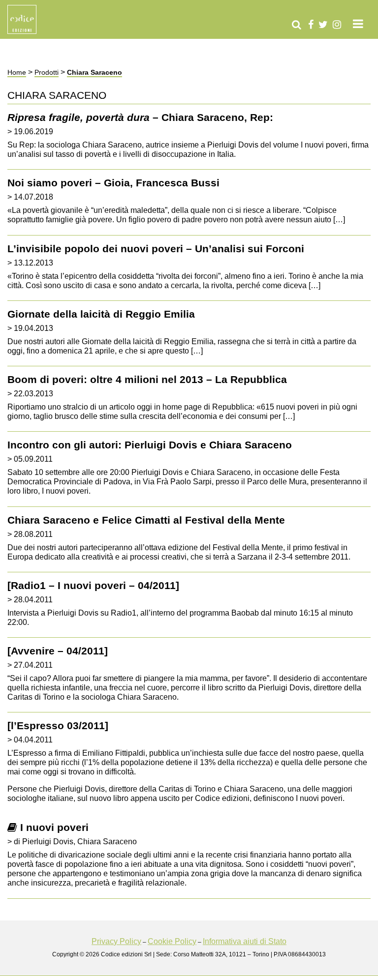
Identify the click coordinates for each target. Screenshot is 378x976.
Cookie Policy (172, 941)
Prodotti (46, 72)
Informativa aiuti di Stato (244, 941)
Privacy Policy (116, 941)
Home (16, 72)
